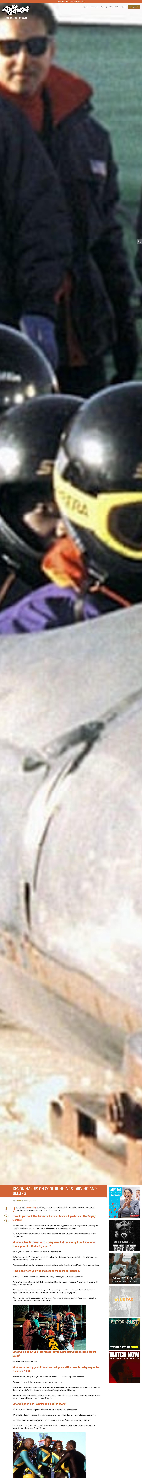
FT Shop (134, 7)
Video (117, 7)
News (111, 7)
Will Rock (18, 1200)
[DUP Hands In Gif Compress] (124, 1286)
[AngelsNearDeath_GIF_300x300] (124, 1352)
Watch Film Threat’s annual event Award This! (71, 1)
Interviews (94, 7)
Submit (123, 7)
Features (103, 7)
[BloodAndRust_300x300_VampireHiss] (124, 1319)
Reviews (85, 7)
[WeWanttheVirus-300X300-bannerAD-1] (124, 1253)
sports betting (31, 1207)
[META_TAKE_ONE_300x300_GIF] (124, 1220)
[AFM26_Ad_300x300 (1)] (124, 1188)
